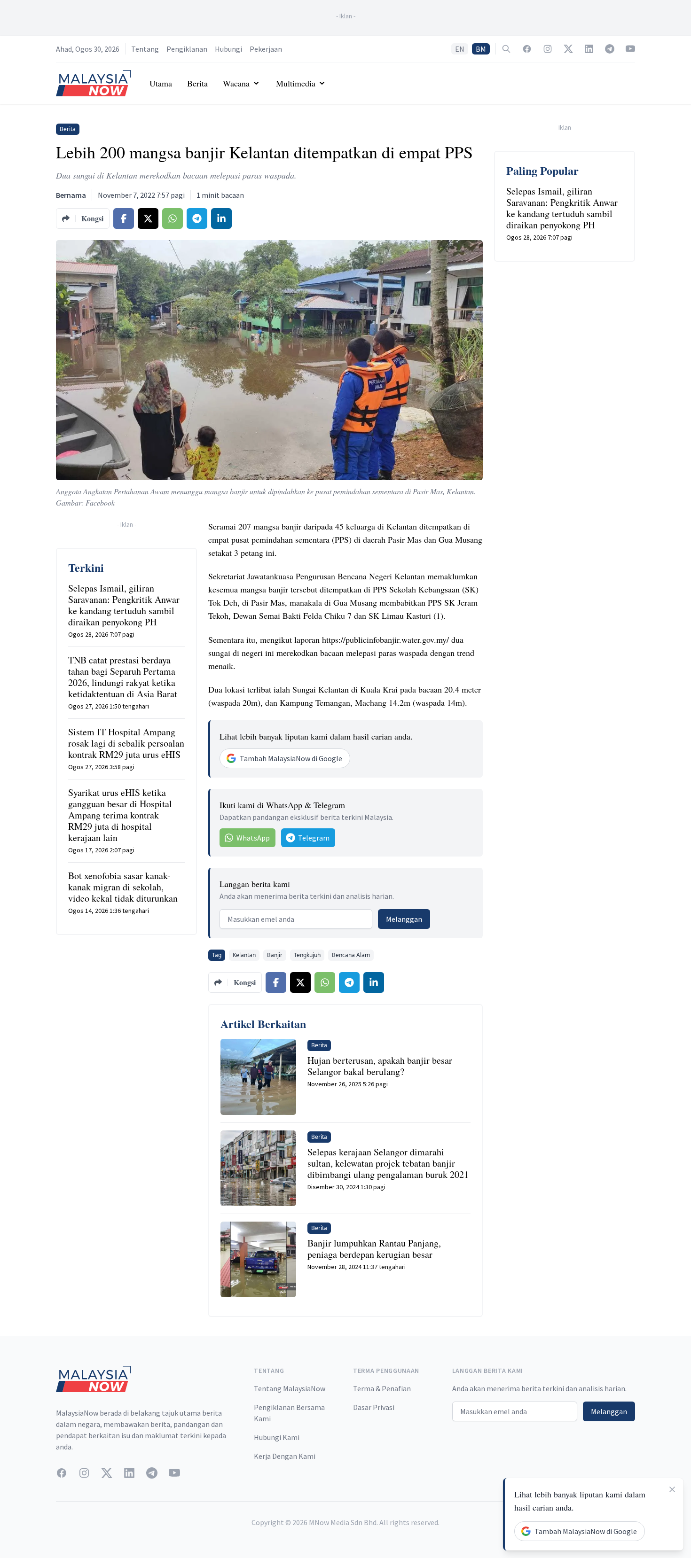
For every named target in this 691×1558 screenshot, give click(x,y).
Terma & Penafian (382, 1388)
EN (459, 49)
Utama (160, 83)
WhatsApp (253, 837)
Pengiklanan (186, 49)
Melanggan (404, 919)
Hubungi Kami (276, 1437)
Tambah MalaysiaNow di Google (291, 758)
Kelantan (244, 955)
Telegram (314, 837)
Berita (197, 83)
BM (481, 49)
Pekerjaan (266, 49)
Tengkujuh (307, 955)
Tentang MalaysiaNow (289, 1388)
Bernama (71, 195)
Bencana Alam (351, 955)
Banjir (275, 955)
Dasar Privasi (373, 1407)
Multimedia (295, 83)
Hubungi (228, 49)
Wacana (236, 83)
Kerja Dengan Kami (284, 1456)
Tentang (145, 49)
